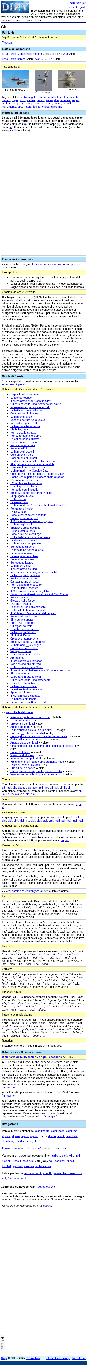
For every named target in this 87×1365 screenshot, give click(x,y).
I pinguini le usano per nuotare (28, 467)
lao (67, 840)
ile (7, 794)
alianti (61, 1136)
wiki (71, 1155)
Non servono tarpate (22, 445)
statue (26, 103)
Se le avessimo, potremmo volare (31, 492)
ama (57, 1148)
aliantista (71, 1136)
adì (4, 787)
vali (81, 820)
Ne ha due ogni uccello (24, 423)
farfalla (51, 97)
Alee (53, 53)
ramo (49, 103)
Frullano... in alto (20, 603)
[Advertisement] (43, 1309)
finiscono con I (17, 1178)
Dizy (4, 1358)
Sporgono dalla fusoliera (25, 527)
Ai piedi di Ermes (20, 635)
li (76, 804)
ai (80, 804)
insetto (22, 97)
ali (19, 66)
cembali (29, 1166)
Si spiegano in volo (22, 496)
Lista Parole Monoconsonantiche (22, 53)
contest (72, 7)
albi (4, 820)
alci (10, 820)
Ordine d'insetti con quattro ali (28, 739)
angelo (32, 97)
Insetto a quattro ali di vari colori (30, 717)
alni (16, 820)
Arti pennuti (17, 657)
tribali (70, 1161)
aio (28, 1148)
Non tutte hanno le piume (25, 435)
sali (69, 820)
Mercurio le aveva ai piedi (26, 654)
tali (75, 820)
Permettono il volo (21, 508)
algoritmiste (42, 1130)
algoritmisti (57, 1130)
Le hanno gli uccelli (22, 451)
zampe (31, 100)
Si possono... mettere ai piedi (28, 702)
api (46, 787)
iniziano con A (33, 1173)
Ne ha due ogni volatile (24, 489)
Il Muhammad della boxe (25, 695)
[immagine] (8, 1087)
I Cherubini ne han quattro (26, 483)
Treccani (7, 42)
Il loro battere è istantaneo (26, 660)
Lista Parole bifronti (14, 58)
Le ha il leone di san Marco (26, 667)
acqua (16, 103)
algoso (34, 1136)
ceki (64, 1155)
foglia (36, 106)
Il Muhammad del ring (23, 568)
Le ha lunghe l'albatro (23, 632)
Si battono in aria (20, 673)
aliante (52, 1136)
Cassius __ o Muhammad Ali (27, 733)
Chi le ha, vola (19, 429)
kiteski (17, 1161)
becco (40, 100)
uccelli (67, 103)
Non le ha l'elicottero (22, 622)
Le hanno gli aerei (21, 524)
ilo (12, 794)
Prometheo (33, 1358)
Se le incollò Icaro (21, 448)
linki (77, 1155)
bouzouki (28, 1161)
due (56, 100)
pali (63, 820)
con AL (47, 1173)
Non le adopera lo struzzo (26, 584)
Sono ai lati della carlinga (25, 534)
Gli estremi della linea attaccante (30, 679)
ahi (14, 787)
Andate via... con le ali (24, 742)
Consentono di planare (24, 413)
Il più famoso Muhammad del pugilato (33, 613)
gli (61, 787)
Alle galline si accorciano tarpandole (32, 464)
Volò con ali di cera (22, 755)
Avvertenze (79, 1358)
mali (57, 820)
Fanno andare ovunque (24, 442)
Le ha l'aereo (18, 499)
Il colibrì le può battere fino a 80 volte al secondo (40, 670)
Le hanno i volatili (21, 565)
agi (9, 787)
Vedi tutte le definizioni (19, 712)
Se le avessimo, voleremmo (27, 641)
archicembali (43, 1166)
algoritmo (71, 1130)
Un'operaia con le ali (22, 723)
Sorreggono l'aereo (21, 562)
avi (56, 787)
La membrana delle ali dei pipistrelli (31, 730)
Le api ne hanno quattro (24, 438)
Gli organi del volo (21, 626)
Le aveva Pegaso (21, 397)
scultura (6, 103)
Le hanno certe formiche (25, 426)
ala (20, 787)
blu (80, 790)
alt (24, 787)
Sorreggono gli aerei (22, 546)
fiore (60, 97)
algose (16, 1136)
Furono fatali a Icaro (22, 530)
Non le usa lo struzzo (23, 432)
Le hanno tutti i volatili (23, 686)
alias (29, 1141)
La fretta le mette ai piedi (25, 676)
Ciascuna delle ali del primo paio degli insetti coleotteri (43, 745)
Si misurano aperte (21, 619)
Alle (50, 58)
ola (17, 794)
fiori (66, 97)
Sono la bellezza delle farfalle (28, 515)
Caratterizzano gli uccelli (25, 581)
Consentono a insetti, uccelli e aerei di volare (37, 473)
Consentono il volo (21, 454)
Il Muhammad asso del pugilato (29, 591)
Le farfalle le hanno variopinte (28, 610)
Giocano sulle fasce (22, 600)
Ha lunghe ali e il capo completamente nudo (37, 761)
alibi (36, 1141)
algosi (25, 1136)
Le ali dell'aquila (20, 720)
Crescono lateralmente (24, 638)
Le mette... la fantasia (23, 683)
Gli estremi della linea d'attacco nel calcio (35, 404)
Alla (65, 53)
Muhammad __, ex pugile (25, 645)
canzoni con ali (60, 264)
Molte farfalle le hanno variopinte (30, 537)
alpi (22, 820)
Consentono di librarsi (23, 458)
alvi (33, 820)
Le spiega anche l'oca (23, 486)
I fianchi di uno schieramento (28, 607)
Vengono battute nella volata (27, 419)
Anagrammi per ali (14, 384)
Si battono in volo (21, 553)
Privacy (2, 1344)
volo (22, 100)
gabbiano (56, 106)
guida (83, 7)
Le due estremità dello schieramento (32, 461)
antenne (65, 100)
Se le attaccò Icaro (22, 559)
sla (33, 794)
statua (42, 97)
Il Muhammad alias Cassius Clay (30, 400)
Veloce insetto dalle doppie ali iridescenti (35, 774)
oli (69, 787)
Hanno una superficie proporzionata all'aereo (37, 477)
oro (42, 103)
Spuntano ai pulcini (22, 692)
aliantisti (20, 1141)
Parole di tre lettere (13, 1148)
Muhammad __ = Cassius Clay (29, 470)
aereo (49, 100)
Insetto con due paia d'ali (25, 758)
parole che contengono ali (27, 891)
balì (45, 820)
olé (27, 794)
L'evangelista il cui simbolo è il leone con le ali (38, 736)
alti (27, 820)
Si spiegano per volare (24, 556)
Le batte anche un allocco (26, 410)
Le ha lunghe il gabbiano (25, 575)
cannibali (60, 1161)
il (58, 124)
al (3, 807)
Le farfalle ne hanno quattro (27, 549)
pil (42, 834)
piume (35, 103)
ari (51, 787)
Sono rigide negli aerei (23, 616)
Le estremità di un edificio (26, 689)
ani (41, 787)
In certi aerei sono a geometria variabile (34, 572)
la (11, 127)
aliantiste (7, 1141)
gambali (18, 1166)
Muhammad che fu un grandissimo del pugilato (38, 505)
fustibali (6, 1166)
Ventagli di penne (20, 651)
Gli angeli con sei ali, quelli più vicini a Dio (36, 771)
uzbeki (56, 1155)
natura (27, 106)
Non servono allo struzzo (25, 664)
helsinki (6, 1161)
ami (35, 787)
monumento (9, 106)
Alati (37, 58)
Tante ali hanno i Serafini (25, 764)
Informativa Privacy (58, 1358)
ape (20, 106)
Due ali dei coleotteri (22, 768)
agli (77, 817)
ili (65, 787)
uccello (74, 97)
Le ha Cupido (18, 511)
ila (24, 124)
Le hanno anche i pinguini (25, 543)
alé (29, 787)
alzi (39, 820)
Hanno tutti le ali (20, 752)
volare (57, 103)
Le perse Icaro (19, 502)
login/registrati (77, 2)
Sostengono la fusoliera (24, 578)
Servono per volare (21, 597)
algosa (6, 1136)
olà (22, 794)
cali (51, 820)
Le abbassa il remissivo (24, 629)
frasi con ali (39, 264)
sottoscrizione (46, 1186)
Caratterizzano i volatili (24, 648)
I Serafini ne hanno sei (24, 480)
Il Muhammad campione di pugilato (31, 521)
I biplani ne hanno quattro (25, 394)
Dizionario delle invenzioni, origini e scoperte (32, 1057)
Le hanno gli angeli (21, 416)
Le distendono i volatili (24, 540)
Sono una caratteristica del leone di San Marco (39, 594)
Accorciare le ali (20, 726)
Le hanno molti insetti (23, 698)
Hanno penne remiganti (24, 518)
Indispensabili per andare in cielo (30, 407)
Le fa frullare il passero (24, 587)
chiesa (45, 106)
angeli (75, 100)
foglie (15, 100)
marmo (6, 100)
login (48, 1205)
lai (62, 840)
